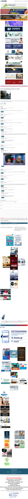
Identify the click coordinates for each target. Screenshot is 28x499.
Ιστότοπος (1, 205)
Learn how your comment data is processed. (13, 224)
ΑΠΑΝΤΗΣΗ (2, 111)
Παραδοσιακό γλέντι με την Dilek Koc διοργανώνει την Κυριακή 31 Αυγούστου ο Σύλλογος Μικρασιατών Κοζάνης (6, 227)
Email (15, 202)
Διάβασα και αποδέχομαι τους (6, 221)
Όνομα (1, 202)
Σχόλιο (1, 208)
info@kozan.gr (14, 473)
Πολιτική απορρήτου (3, 218)
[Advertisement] (14, 308)
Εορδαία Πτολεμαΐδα (4, 104)
